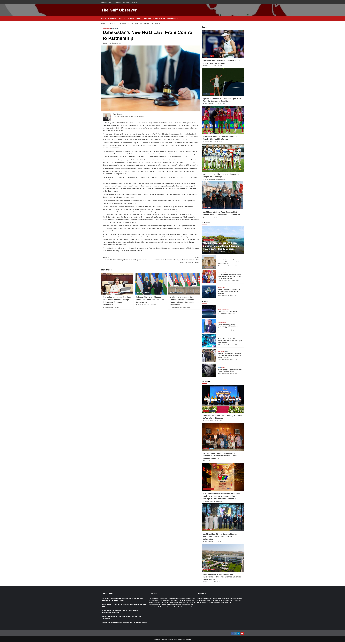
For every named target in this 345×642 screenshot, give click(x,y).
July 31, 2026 (220, 541)
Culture (205, 488)
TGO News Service (208, 65)
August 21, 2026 (218, 65)
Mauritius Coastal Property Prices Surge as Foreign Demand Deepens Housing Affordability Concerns (221, 246)
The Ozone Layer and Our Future (228, 311)
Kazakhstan (139, 292)
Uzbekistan (114, 28)
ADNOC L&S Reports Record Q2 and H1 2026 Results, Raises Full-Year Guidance (229, 291)
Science (131, 18)
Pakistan (226, 351)
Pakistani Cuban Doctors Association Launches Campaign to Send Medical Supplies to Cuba (229, 355)
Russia (219, 367)
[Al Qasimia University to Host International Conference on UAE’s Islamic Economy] (209, 262)
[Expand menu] (116, 18)
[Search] (243, 18)
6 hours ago (116, 307)
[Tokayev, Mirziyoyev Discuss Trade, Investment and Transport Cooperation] (151, 283)
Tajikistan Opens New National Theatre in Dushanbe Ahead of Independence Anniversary (121, 611)
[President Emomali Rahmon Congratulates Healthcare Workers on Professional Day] (209, 326)
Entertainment (172, 18)
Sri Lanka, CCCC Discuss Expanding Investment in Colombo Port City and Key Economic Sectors (229, 276)
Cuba (219, 351)
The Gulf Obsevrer (186, 639)
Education (206, 410)
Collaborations (135, 2)
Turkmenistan (211, 169)
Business (147, 18)
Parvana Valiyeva (108, 307)
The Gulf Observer (119, 10)
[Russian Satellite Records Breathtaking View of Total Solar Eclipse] (209, 370)
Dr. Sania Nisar (222, 313)
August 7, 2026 (221, 460)
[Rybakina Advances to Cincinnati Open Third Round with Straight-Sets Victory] (223, 82)
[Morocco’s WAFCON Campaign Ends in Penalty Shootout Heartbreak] (223, 120)
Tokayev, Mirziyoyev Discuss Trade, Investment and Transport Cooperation (150, 299)
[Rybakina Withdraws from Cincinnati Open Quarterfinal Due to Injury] (223, 44)
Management (117, 2)
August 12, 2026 (235, 280)
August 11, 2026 (233, 295)
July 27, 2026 (218, 581)
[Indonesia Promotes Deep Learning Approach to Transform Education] (223, 399)
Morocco (206, 131)
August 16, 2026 (218, 141)
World (121, 18)
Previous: (125, 259)
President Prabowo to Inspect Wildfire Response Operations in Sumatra (124, 622)
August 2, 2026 (218, 501)
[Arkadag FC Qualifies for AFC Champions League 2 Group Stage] (223, 158)
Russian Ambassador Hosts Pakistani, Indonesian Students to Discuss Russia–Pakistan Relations (220, 455)
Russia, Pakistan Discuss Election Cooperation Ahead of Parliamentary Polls (124, 605)
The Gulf (111, 18)
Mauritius (212, 240)
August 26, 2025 (117, 43)
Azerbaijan (105, 292)
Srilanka (224, 272)
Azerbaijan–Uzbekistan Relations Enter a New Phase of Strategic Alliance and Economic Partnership (122, 599)
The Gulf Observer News (143, 304)
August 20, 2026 (221, 251)
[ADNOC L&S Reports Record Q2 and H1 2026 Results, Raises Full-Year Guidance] (209, 291)
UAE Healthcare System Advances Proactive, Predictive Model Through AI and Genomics (230, 340)
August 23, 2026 (231, 313)
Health (219, 322)
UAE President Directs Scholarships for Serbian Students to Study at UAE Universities (220, 536)
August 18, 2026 (235, 330)
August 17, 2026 (221, 103)
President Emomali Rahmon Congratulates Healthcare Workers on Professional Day (229, 326)
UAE (209, 207)
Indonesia (212, 410)
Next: (176, 260)
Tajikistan (223, 322)
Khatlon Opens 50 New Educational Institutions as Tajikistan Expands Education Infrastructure (222, 576)
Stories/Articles (159, 18)
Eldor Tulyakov (107, 43)
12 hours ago (187, 307)
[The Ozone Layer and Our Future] (209, 311)
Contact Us (126, 2)
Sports (138, 18)
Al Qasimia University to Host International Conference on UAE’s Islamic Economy (228, 261)
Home (103, 18)
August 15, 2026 (221, 179)
